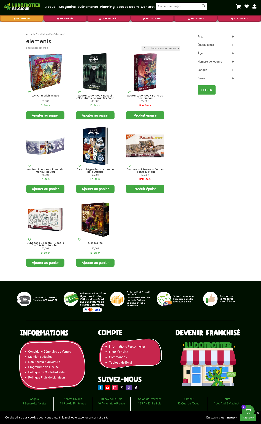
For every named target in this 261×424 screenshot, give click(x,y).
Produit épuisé (145, 115)
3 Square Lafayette (34, 403)
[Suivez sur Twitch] (129, 387)
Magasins (67, 6)
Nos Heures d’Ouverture (44, 362)
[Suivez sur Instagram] (115, 387)
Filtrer (206, 90)
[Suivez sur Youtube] (107, 387)
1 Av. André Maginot (226, 403)
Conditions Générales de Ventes (49, 351)
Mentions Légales (40, 356)
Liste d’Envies (119, 352)
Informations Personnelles (127, 346)
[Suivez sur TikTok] (136, 387)
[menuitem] (238, 6)
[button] (29, 92)
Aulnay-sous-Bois (111, 399)
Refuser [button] (231, 417)
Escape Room (128, 6)
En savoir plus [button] (215, 417)
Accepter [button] (248, 417)
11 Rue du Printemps (73, 403)
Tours (226, 399)
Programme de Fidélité (43, 367)
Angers (34, 399)
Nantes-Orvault (73, 399)
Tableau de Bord (120, 362)
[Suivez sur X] (122, 387)
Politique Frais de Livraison (46, 377)
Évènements (88, 6)
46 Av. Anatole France (111, 403)
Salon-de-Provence (149, 399)
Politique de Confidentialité (46, 372)
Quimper (188, 399)
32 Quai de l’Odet (188, 403)
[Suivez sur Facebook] (100, 387)
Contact (148, 6)
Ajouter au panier (45, 115)
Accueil (51, 6)
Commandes (118, 357)
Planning (107, 6)
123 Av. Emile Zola (149, 403)
